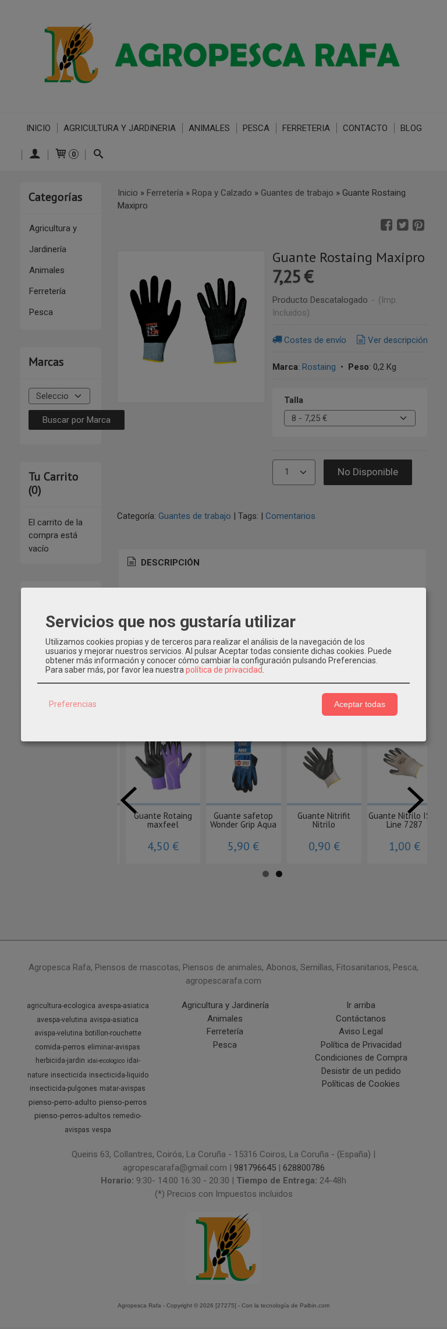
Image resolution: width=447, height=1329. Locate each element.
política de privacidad (224, 669)
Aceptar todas (359, 704)
